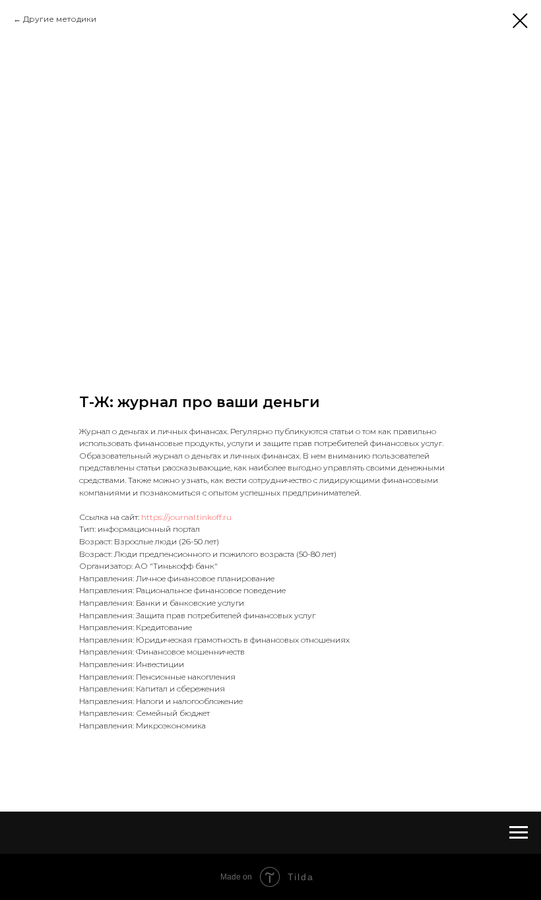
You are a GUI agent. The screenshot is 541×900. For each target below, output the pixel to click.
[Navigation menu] (518, 832)
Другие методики (59, 19)
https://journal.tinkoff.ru (186, 517)
